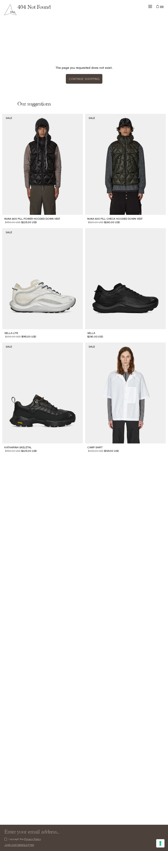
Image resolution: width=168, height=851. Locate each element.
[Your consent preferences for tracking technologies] (160, 843)
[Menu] (150, 6)
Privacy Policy (32, 839)
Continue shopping (84, 79)
